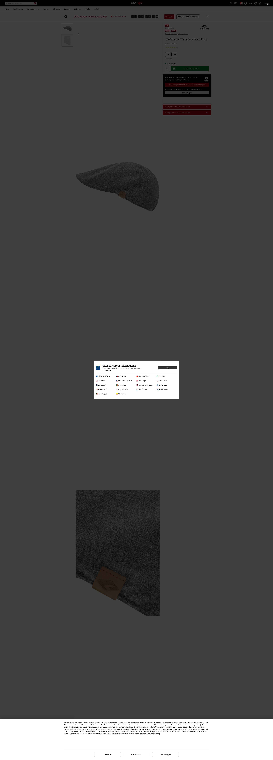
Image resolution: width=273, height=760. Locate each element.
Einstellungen (165, 754)
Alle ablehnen (136, 754)
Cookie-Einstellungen (87, 734)
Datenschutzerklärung (153, 734)
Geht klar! (107, 754)
